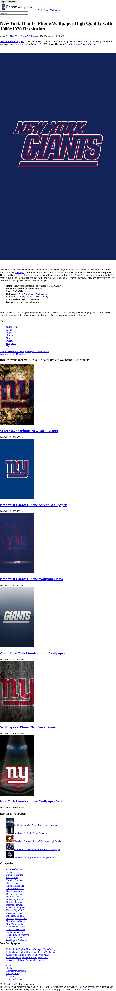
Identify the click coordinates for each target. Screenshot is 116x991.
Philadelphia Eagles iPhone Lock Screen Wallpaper (30, 952)
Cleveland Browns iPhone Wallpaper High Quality (38, 841)
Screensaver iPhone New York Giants (29, 431)
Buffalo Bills (12, 877)
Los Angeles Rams (15, 913)
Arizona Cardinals (14, 869)
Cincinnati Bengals (15, 885)
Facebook (11, 351)
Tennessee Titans (14, 937)
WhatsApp (21, 351)
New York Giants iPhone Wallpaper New (31, 579)
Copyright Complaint (16, 970)
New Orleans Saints (15, 921)
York (8, 346)
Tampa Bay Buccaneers (17, 935)
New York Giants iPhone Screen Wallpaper (33, 505)
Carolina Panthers (14, 880)
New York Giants (14, 924)
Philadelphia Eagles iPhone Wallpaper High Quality (30, 949)
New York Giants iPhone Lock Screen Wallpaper (37, 849)
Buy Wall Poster (8, 354)
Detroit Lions (12, 896)
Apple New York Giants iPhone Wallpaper (32, 653)
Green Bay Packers (15, 899)
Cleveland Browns (15, 888)
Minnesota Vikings (15, 915)
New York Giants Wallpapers (24, 36)
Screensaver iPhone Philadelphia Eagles (25, 960)
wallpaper (19, 272)
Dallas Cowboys (14, 891)
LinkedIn (39, 351)
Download (21, 354)
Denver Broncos (14, 894)
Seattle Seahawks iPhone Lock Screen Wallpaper (37, 825)
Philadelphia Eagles (15, 926)
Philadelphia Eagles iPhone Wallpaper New (27, 957)
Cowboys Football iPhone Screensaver (32, 833)
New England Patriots (16, 918)
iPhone (9, 335)
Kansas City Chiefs (15, 910)
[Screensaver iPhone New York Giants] (17, 424)
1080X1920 (12, 327)
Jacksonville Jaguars (15, 907)
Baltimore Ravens (14, 874)
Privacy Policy (13, 973)
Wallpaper (11, 343)
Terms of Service (14, 979)
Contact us (11, 968)
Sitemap (10, 976)
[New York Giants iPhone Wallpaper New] (17, 572)
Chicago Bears (13, 883)
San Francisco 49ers (15, 929)
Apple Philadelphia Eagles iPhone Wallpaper (27, 954)
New (8, 338)
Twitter (3, 351)
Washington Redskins (16, 940)
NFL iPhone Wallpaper (49, 10)
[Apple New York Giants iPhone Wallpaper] (17, 646)
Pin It (46, 351)
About (9, 965)
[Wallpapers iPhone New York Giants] (17, 720)
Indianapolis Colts (14, 905)
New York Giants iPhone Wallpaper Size (31, 801)
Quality (9, 340)
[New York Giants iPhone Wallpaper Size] (17, 794)
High (8, 332)
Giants (9, 330)
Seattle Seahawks (14, 932)
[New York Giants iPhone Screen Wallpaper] (17, 498)
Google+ (30, 351)
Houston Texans (14, 902)
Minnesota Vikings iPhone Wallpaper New (34, 857)
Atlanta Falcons (13, 872)
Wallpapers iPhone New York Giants (28, 727)
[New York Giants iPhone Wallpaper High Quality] (58, 157)
